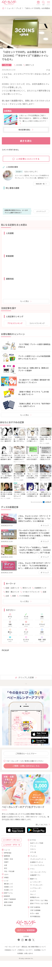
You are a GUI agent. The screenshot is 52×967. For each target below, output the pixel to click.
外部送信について (10, 950)
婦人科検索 (7, 905)
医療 (14, 596)
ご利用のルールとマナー (26, 753)
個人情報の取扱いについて (37, 947)
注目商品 (8, 110)
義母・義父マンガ (12, 592)
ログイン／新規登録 (26, 930)
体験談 (6, 877)
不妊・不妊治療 (9, 871)
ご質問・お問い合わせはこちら (26, 765)
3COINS (19, 65)
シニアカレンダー (36, 888)
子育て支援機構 (35, 910)
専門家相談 (7, 853)
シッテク (33, 891)
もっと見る (24, 301)
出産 (7, 596)
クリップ (42, 211)
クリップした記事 (26, 677)
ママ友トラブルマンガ (30, 592)
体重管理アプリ (35, 875)
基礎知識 (7, 856)
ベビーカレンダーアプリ (38, 872)
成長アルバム (8, 893)
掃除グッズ (30, 65)
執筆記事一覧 (40, 184)
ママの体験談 (24, 596)
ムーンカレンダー (36, 882)
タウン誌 (33, 852)
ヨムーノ (33, 894)
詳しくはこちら (42, 824)
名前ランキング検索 (36, 843)
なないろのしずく (31, 171)
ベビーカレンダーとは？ (13, 947)
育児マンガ (26, 588)
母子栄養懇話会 (35, 916)
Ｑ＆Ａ (6, 874)
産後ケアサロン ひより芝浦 (39, 903)
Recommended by (36, 502)
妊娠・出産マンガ (12, 588)
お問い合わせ (28, 953)
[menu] (48, 3)
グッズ (18, 8)
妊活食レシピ (8, 890)
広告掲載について (40, 950)
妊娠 (44, 592)
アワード (33, 846)
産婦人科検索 (8, 902)
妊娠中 (6, 862)
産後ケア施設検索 (10, 899)
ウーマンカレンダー (36, 885)
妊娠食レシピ (8, 887)
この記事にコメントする (28, 158)
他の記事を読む (24, 129)
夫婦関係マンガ (40, 588)
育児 (5, 868)
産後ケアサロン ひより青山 (39, 900)
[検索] (43, 3)
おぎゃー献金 (34, 913)
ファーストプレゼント (37, 865)
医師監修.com (34, 897)
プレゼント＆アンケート (38, 859)
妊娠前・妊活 (8, 859)
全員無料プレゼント (36, 862)
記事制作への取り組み (12, 840)
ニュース (10, 8)
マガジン (33, 849)
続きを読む (26, 140)
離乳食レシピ (8, 884)
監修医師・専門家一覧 (12, 845)
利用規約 (20, 953)
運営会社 (24, 947)
